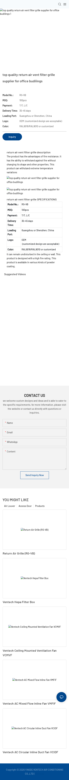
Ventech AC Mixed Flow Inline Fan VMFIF (29, 703)
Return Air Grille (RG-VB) (19, 553)
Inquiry (12, 136)
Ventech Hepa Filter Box (19, 602)
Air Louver (9, 506)
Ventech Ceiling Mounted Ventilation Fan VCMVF (30, 653)
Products (40, 506)
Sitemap (39, 773)
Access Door (25, 506)
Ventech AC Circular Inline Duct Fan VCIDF (30, 752)
